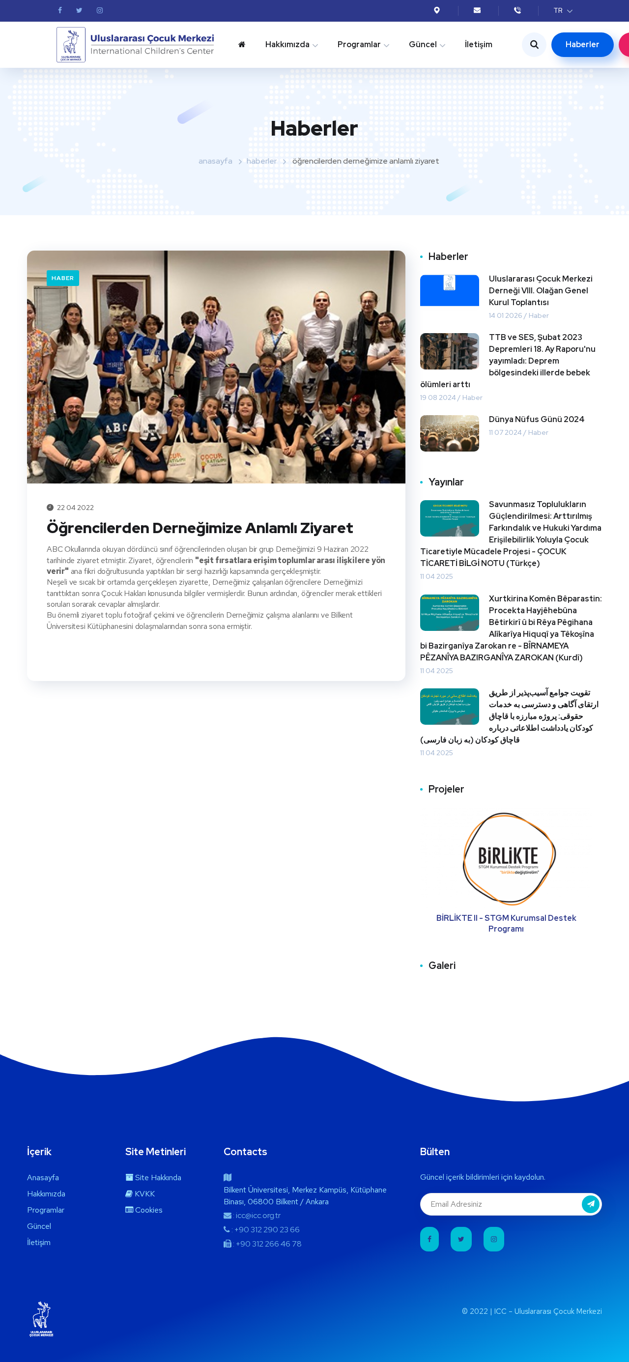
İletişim (478, 44)
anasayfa (215, 161)
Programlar (359, 44)
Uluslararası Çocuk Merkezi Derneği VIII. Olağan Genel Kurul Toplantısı (541, 291)
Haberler (583, 44)
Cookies (148, 1210)
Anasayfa (43, 1177)
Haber (63, 278)
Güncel (423, 44)
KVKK (144, 1194)
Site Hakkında (157, 1177)
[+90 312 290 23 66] (518, 10)
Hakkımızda (287, 44)
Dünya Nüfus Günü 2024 (537, 419)
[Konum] (438, 10)
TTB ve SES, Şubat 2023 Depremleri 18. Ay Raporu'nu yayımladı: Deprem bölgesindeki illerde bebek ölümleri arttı (508, 361)
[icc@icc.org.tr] (478, 10)
